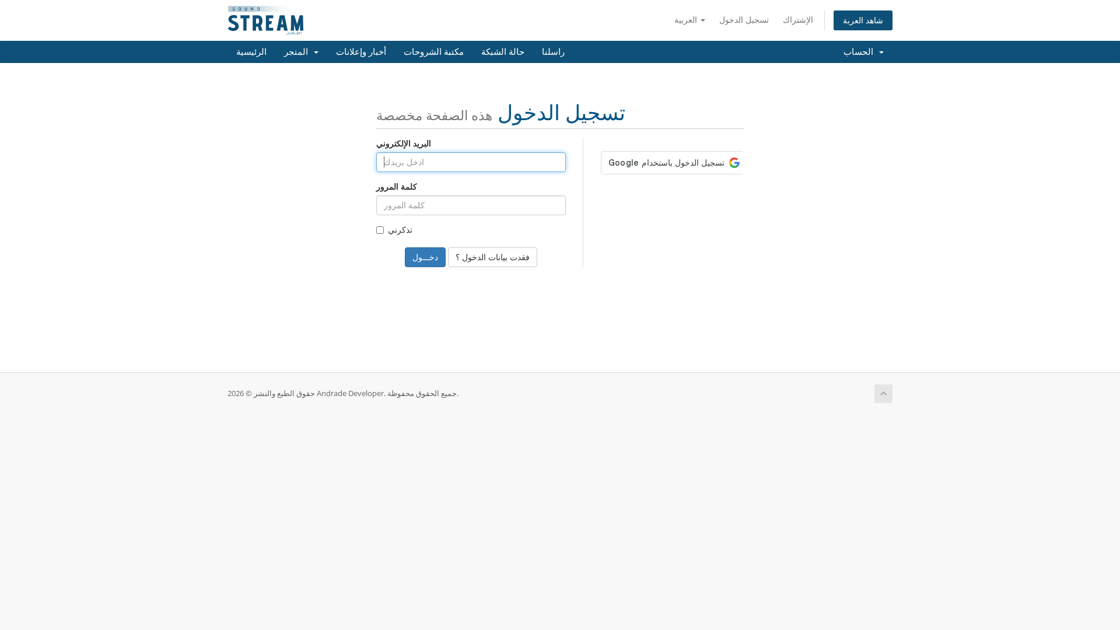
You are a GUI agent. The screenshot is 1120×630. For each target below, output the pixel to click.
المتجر (298, 52)
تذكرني (400, 229)
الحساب (861, 52)
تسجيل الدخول (744, 19)
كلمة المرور (396, 186)
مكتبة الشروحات (434, 52)
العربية (686, 19)
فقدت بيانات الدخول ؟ (493, 256)
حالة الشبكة (502, 52)
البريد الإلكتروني (403, 143)
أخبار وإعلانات (361, 52)
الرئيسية (251, 52)
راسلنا (553, 52)
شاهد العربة (863, 20)
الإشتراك (798, 19)
